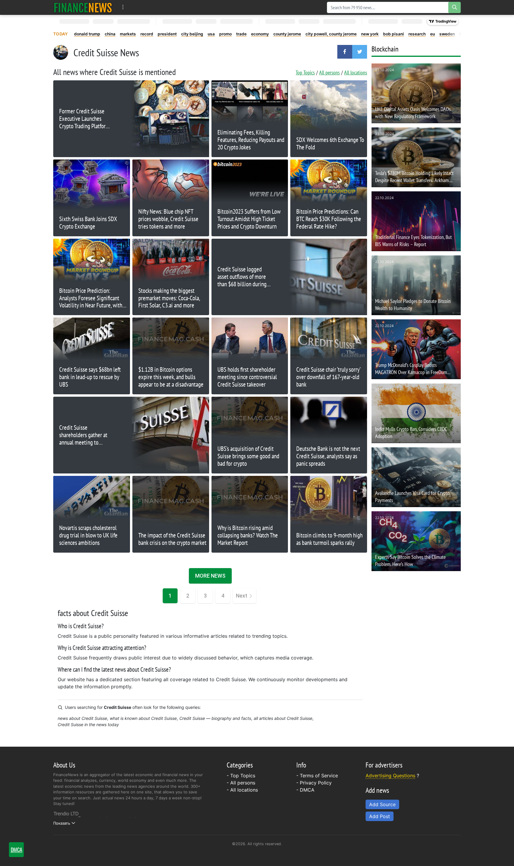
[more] (122, 7)
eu (432, 34)
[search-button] (454, 7)
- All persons (241, 783)
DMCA (307, 790)
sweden (447, 34)
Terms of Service (319, 776)
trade (241, 34)
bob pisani (393, 34)
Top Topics (305, 72)
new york (370, 34)
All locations (355, 72)
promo (225, 34)
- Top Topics (241, 776)
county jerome (287, 34)
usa (211, 34)
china (110, 34)
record (146, 34)
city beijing (192, 34)
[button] (344, 52)
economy (260, 34)
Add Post (379, 816)
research (417, 34)
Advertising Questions (390, 776)
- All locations (242, 790)
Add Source (382, 804)
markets (128, 34)
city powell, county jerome (331, 34)
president (167, 34)
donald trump (87, 34)
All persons (329, 72)
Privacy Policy (316, 783)
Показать (61, 823)
